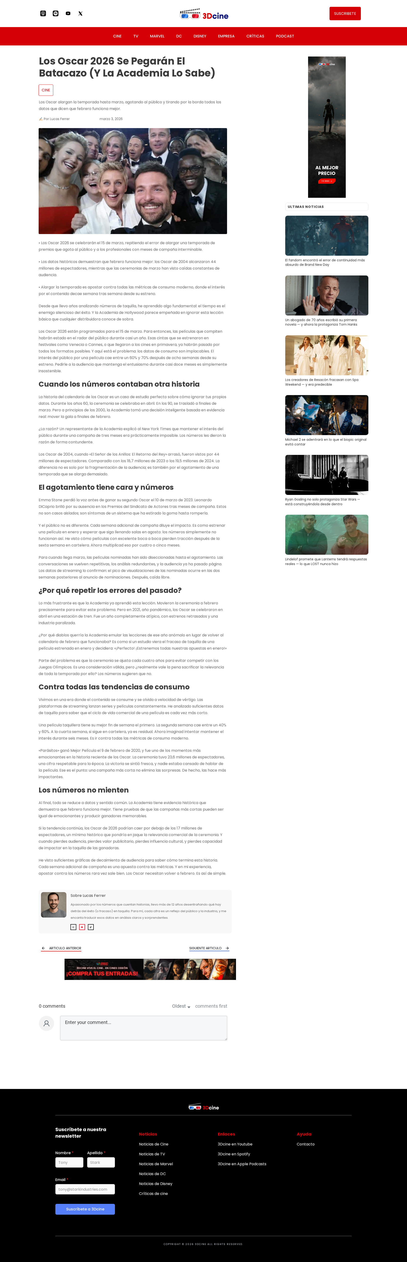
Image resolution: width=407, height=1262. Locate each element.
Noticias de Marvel (156, 1164)
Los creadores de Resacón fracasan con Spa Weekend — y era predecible (326, 361)
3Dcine (200, 1244)
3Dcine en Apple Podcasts (242, 1164)
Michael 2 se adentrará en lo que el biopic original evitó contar (326, 421)
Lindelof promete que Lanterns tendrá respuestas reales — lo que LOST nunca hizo (326, 541)
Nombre (64, 1153)
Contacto (306, 1144)
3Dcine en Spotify (234, 1154)
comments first (211, 1006)
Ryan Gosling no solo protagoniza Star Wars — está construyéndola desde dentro (326, 481)
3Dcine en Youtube (235, 1144)
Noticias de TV (152, 1154)
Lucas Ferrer (94, 895)
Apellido (96, 1153)
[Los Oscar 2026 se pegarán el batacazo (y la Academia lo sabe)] (133, 181)
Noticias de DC (152, 1174)
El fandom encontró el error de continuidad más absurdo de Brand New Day (326, 242)
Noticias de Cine (153, 1144)
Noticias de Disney (155, 1183)
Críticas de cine (153, 1193)
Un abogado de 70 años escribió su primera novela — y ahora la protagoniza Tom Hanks (326, 301)
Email (61, 1179)
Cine (46, 90)
